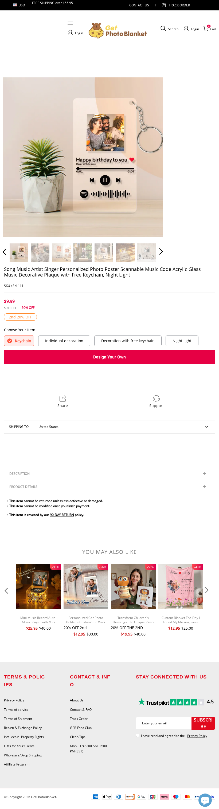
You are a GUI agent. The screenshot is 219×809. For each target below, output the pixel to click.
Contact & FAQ (81, 709)
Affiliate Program (16, 764)
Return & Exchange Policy (23, 727)
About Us (77, 700)
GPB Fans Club (81, 727)
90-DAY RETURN (62, 514)
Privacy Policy (14, 700)
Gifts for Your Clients (19, 746)
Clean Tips (77, 737)
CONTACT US (139, 5)
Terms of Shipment (18, 718)
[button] (15, 157)
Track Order (179, 5)
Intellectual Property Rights (24, 737)
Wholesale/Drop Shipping (23, 755)
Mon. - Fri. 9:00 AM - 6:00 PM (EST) (88, 748)
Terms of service (16, 709)
